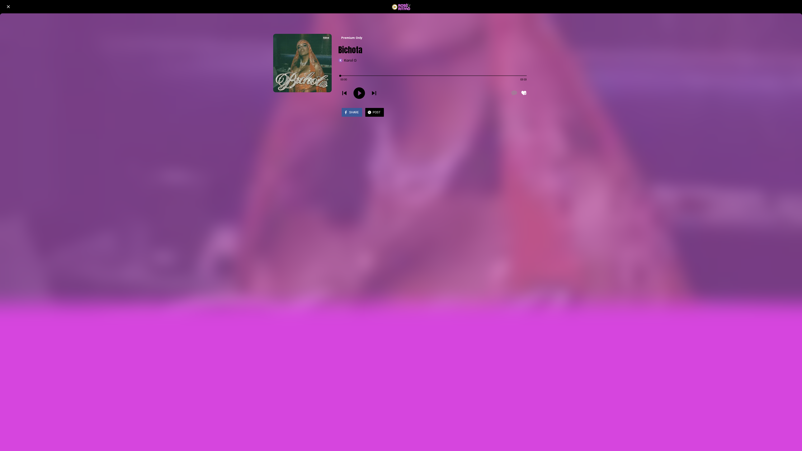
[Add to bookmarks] (524, 93)
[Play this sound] (359, 93)
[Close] (8, 6)
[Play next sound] (374, 93)
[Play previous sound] (344, 93)
